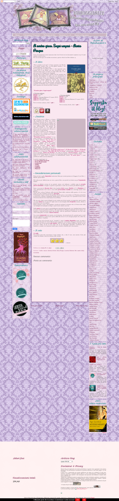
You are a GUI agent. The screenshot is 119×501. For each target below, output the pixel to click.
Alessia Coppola (93, 203)
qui (52, 103)
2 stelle (91, 145)
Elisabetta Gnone (93, 233)
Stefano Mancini (93, 328)
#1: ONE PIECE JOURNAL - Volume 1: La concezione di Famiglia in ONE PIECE (21, 161)
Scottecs (91, 316)
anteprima (92, 157)
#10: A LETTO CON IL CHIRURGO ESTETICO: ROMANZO (21, 196)
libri (76, 250)
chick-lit (91, 161)
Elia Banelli (92, 231)
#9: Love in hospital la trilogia (20, 200)
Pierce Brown (92, 292)
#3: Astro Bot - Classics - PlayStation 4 (21, 149)
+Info (77, 500)
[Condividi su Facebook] (61, 248)
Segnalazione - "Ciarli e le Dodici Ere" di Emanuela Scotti (101, 387)
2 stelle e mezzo (93, 147)
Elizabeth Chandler (94, 235)
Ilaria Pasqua (60, 250)
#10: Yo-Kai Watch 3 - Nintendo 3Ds (21, 144)
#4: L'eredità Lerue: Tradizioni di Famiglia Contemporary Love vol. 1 (21, 190)
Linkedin (37, 167)
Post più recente (36, 305)
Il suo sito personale (41, 162)
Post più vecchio (82, 305)
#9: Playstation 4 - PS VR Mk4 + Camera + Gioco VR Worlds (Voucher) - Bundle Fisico (21, 140)
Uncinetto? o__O (65, 35)
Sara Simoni (92, 312)
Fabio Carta (92, 237)
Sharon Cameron (93, 318)
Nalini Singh (92, 284)
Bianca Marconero (94, 215)
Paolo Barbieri (93, 290)
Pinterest (37, 169)
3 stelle (91, 149)
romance (91, 180)
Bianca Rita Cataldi (94, 217)
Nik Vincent (92, 286)
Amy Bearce (92, 209)
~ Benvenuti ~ (93, 190)
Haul (90, 95)
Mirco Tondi (92, 276)
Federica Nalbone (94, 241)
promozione (92, 174)
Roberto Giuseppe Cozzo (95, 302)
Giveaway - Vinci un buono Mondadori (97, 347)
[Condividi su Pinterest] (63, 248)
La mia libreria (93, 89)
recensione (36, 252)
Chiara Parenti (93, 221)
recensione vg (92, 178)
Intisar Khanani (93, 261)
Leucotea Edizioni (69, 250)
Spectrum (91, 326)
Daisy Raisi (92, 227)
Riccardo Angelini (94, 300)
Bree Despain (93, 219)
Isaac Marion (92, 263)
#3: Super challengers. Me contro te (21, 168)
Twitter (37, 164)
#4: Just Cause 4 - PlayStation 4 (21, 147)
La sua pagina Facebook (42, 160)
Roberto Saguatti (93, 304)
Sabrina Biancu (93, 306)
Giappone (91, 91)
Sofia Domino (92, 324)
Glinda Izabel (92, 257)
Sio (90, 322)
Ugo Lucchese (93, 336)
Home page (59, 305)
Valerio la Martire (94, 340)
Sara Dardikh (92, 308)
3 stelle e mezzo (43, 250)
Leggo (21, 48)
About (91, 97)
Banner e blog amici (82, 35)
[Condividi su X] (60, 248)
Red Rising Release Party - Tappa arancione (101, 358)
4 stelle (91, 153)
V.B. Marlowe (93, 338)
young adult (92, 188)
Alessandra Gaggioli (94, 201)
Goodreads (38, 163)
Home (17, 35)
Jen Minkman (92, 265)
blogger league (93, 159)
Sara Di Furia (92, 310)
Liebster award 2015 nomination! (101, 373)
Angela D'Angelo (93, 211)
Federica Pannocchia (94, 243)
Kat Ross (91, 271)
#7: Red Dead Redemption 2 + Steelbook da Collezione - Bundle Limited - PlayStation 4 (21, 135)
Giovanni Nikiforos (94, 255)
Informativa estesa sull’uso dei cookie (97, 82)
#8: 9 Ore (15, 193)
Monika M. (92, 280)
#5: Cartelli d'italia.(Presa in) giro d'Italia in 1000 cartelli (21, 175)
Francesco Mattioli (94, 251)
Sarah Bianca (92, 314)
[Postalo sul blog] (58, 248)
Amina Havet (92, 207)
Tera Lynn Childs (93, 334)
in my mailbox (93, 166)
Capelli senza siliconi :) (95, 364)
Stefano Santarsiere (94, 330)
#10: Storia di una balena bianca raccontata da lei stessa (21, 165)
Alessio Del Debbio (94, 205)
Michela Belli (93, 274)
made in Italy (80, 250)
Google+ (37, 166)
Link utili (91, 93)
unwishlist (92, 186)
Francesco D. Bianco (94, 249)
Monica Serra (92, 278)
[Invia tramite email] (56, 248)
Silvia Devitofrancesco (95, 320)
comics (91, 162)
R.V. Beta (92, 296)
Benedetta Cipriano (94, 213)
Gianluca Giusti (93, 253)
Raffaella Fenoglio (94, 298)
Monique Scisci (93, 282)
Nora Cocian (92, 288)
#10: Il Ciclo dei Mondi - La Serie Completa (21, 185)
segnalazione (92, 182)
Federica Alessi (93, 239)
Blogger (93, 497)
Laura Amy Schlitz (94, 272)
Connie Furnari (93, 223)
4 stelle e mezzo (93, 155)
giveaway (91, 164)
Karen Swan (92, 269)
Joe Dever (92, 267)
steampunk (92, 184)
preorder (91, 172)
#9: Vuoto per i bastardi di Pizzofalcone (21, 171)
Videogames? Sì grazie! (31, 35)
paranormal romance (94, 170)
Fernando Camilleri (94, 245)
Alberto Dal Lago (94, 199)
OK (84, 500)
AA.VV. (91, 197)
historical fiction (52, 250)
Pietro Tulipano (93, 294)
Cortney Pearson (93, 225)
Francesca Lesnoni (94, 247)
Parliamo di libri (49, 35)
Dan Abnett (92, 229)
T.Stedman (92, 332)
